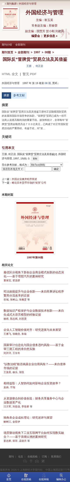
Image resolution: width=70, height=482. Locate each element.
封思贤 (23, 318)
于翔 (12, 387)
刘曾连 (16, 406)
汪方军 (7, 406)
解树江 (7, 421)
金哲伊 (16, 421)
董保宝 (7, 280)
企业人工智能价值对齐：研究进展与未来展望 (32, 329)
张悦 (21, 372)
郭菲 (15, 440)
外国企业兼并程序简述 (24, 179)
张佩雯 (23, 299)
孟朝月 (23, 440)
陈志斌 (14, 318)
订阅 (44, 456)
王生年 (16, 353)
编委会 (35, 35)
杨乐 (15, 372)
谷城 (6, 299)
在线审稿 (44, 479)
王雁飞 (7, 333)
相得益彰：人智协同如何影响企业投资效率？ (32, 383)
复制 (35, 158)
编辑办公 (61, 479)
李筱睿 (25, 406)
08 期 (48, 83)
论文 (20, 456)
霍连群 (16, 280)
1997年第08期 (35, 257)
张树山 (14, 299)
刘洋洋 (7, 353)
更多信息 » (50, 35)
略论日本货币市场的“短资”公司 (29, 182)
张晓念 (16, 333)
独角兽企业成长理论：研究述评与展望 (28, 417)
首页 (8, 479)
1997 (37, 52)
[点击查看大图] (35, 227)
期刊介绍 (7, 44)
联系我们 (56, 456)
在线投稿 (32, 456)
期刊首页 (7, 52)
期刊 (11, 456)
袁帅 (6, 387)
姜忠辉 (7, 440)
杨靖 (6, 318)
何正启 (39, 65)
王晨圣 (7, 372)
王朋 (28, 65)
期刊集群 (12, 3)
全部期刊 (20, 44)
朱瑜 (24, 333)
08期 (48, 52)
